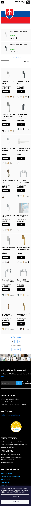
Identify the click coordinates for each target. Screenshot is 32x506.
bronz (23, 196)
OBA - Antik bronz (3, 197)
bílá (21, 129)
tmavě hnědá (8, 262)
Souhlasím (15, 502)
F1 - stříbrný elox (6, 97)
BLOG (2, 376)
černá (23, 129)
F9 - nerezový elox (13, 97)
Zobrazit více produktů (15, 57)
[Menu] (2, 2)
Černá (3, 131)
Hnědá (23, 329)
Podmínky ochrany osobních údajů (10, 476)
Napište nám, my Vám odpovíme (10, 415)
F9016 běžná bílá (3, 97)
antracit (18, 129)
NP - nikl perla (6, 329)
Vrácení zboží (4, 485)
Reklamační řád (5, 482)
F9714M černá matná (28, 97)
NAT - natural (3, 329)
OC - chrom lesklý (8, 329)
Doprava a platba (5, 479)
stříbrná (6, 262)
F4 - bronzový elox (8, 97)
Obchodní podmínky (6, 473)
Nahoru (16, 350)
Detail (5, 92)
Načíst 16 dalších (16, 337)
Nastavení (15, 496)
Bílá (18, 163)
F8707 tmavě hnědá (11, 97)
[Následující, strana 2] (16, 341)
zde (23, 492)
